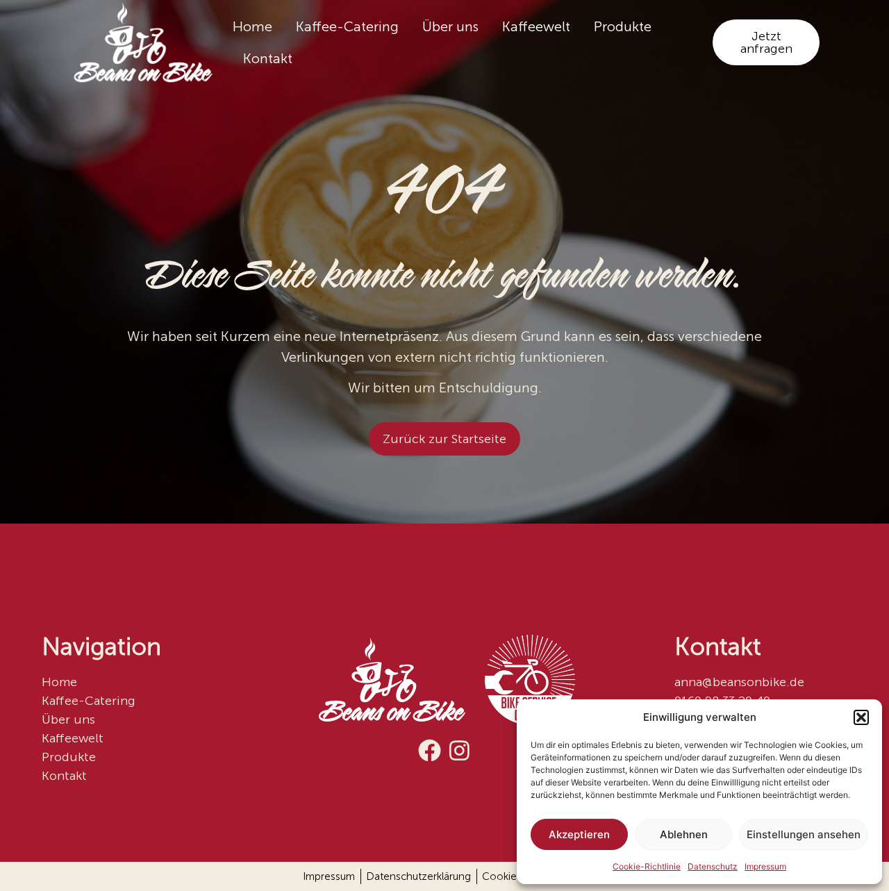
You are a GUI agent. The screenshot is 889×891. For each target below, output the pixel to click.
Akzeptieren (579, 834)
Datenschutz (713, 866)
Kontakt (267, 58)
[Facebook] (429, 750)
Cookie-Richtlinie (647, 866)
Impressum (765, 866)
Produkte (622, 26)
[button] (861, 717)
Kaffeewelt (536, 26)
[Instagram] (459, 750)
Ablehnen (684, 834)
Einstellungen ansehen (804, 834)
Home (252, 26)
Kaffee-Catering (347, 26)
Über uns (450, 26)
